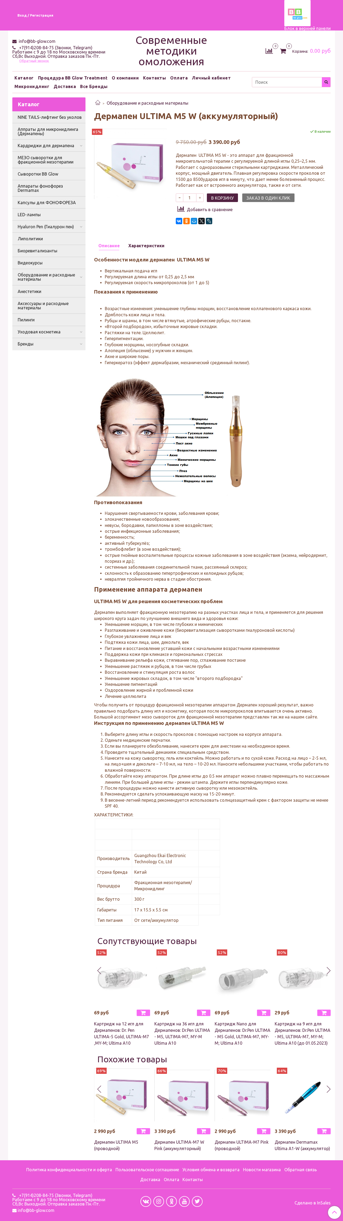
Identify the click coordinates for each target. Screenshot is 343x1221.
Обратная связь (300, 1169)
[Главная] (97, 103)
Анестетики (29, 291)
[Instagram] (158, 1201)
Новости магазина (262, 1169)
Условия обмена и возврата (211, 1169)
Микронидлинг (31, 86)
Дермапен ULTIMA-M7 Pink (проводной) (242, 1145)
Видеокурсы (30, 262)
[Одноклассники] (186, 221)
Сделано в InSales (312, 1203)
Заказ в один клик (268, 198)
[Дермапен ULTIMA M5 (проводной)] (122, 1096)
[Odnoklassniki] (171, 1201)
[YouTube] (184, 1201)
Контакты (154, 77)
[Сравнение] (269, 50)
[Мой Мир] (194, 221)
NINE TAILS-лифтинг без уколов (50, 117)
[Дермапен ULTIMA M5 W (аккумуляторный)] (130, 163)
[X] (201, 221)
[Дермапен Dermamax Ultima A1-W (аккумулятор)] (303, 1096)
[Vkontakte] (145, 1201)
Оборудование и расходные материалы (147, 103)
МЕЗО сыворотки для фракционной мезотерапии (45, 159)
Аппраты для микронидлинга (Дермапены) (48, 131)
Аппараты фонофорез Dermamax (40, 188)
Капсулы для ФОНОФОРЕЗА (47, 202)
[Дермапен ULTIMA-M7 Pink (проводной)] (243, 1096)
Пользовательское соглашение (147, 1169)
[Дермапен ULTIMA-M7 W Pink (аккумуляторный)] (182, 1096)
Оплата (179, 77)
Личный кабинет (211, 77)
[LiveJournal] (209, 221)
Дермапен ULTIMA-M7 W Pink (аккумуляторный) (179, 1145)
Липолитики (30, 238)
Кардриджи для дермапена (46, 145)
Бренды (25, 343)
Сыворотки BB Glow (38, 174)
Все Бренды (93, 86)
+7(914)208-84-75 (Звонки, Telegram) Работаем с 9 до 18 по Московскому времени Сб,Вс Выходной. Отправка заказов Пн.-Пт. (58, 52)
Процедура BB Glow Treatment (73, 77)
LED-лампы (29, 214)
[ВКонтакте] (179, 221)
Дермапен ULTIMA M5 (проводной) (116, 1145)
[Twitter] (197, 1201)
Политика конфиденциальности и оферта (69, 1169)
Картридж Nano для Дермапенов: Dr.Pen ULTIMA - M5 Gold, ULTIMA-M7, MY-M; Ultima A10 (242, 1033)
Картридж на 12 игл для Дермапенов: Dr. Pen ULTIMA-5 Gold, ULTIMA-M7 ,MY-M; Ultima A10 (121, 1033)
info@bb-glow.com (36, 41)
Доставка (65, 86)
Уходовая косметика (39, 331)
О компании (125, 77)
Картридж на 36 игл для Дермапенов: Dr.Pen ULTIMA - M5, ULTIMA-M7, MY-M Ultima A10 (182, 1033)
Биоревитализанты (37, 250)
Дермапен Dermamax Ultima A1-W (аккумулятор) (302, 1145)
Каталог (24, 77)
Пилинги (26, 319)
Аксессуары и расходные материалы (43, 305)
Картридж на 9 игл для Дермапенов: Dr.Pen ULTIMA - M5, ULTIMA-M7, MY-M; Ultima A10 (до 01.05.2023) (302, 1033)
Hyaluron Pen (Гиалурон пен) (46, 226)
